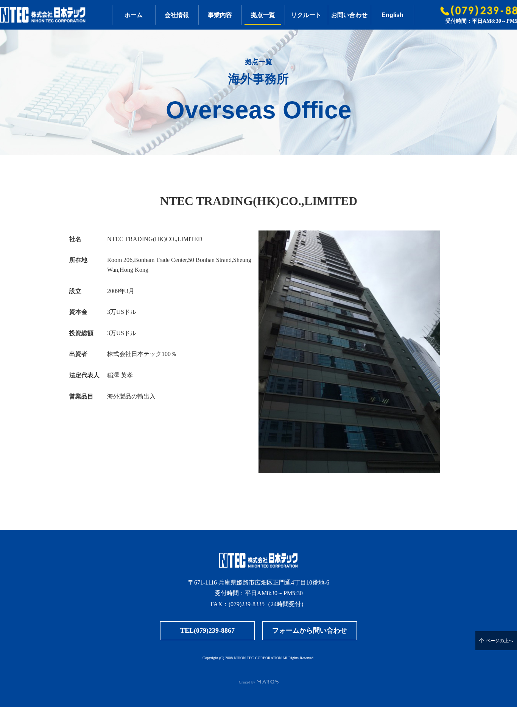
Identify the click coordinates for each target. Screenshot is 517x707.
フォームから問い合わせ (309, 630)
